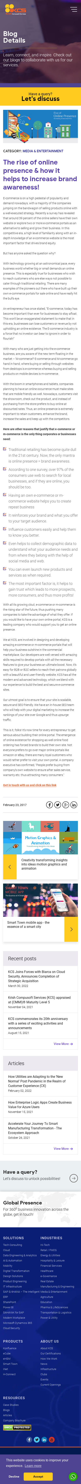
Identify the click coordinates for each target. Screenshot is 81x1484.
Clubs (43, 1374)
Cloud (6, 1250)
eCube (7, 1353)
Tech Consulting (12, 1244)
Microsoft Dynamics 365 (17, 1322)
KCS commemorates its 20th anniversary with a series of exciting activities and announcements (38, 1023)
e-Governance (48, 1276)
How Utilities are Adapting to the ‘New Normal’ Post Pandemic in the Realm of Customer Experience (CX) (37, 1081)
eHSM (6, 1358)
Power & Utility (49, 1317)
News (43, 1363)
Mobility (7, 1265)
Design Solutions (13, 1276)
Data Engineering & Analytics (20, 1255)
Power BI (8, 1307)
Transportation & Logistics (55, 1312)
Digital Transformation (16, 1270)
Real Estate (47, 1281)
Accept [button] (38, 1476)
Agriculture (46, 1296)
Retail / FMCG (48, 1250)
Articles (7, 1415)
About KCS (46, 1348)
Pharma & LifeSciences (54, 1307)
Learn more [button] (33, 1466)
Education (46, 1302)
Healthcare (46, 1270)
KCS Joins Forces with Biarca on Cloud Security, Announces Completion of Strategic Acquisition (36, 976)
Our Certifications (50, 1353)
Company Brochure (14, 1420)
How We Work (48, 1358)
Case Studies (11, 1404)
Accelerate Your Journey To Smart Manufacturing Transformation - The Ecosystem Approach (35, 1128)
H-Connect (9, 1374)
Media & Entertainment (53, 1291)
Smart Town (10, 1363)
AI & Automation (12, 1260)
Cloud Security (11, 1328)
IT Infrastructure (12, 1286)
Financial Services (51, 1265)
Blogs (6, 1410)
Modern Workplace (14, 1317)
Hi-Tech (45, 1244)
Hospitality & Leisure (52, 1260)
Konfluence (9, 1348)
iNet (5, 1369)
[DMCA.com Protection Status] (17, 1427)
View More (61, 1044)
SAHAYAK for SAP (13, 1312)
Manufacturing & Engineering (57, 1286)
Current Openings (50, 1384)
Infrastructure (48, 1369)
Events (44, 1379)
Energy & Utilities (50, 1255)
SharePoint (9, 1302)
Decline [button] (14, 1476)
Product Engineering (15, 1281)
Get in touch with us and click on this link (29, 785)
